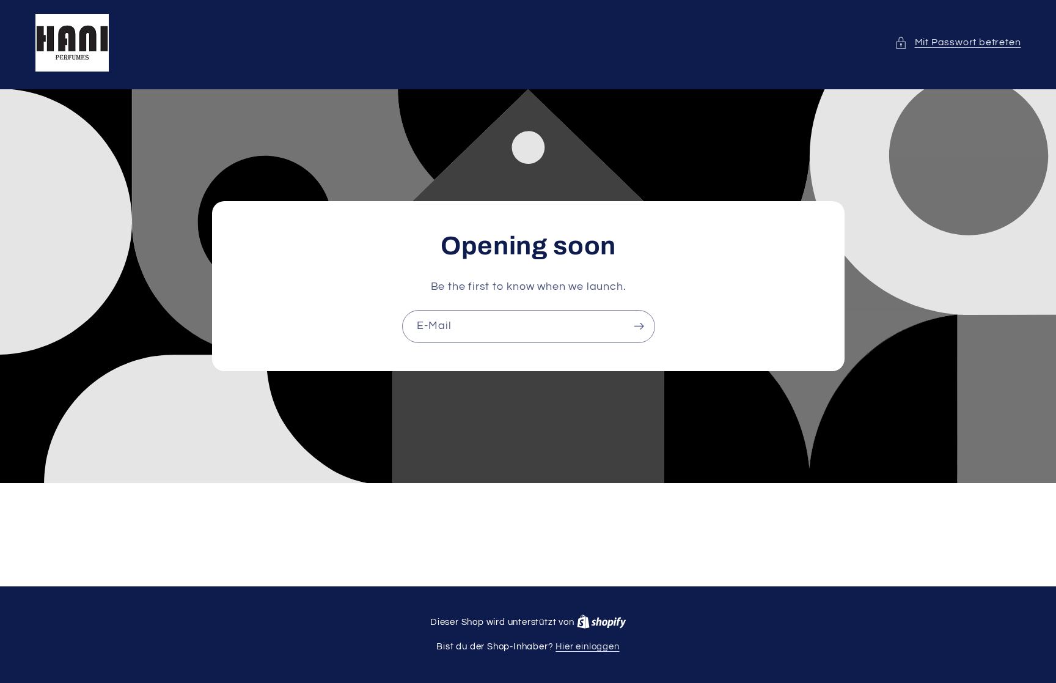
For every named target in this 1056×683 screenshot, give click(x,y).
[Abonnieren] (638, 326)
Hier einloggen (587, 646)
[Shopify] (601, 622)
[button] (958, 42)
